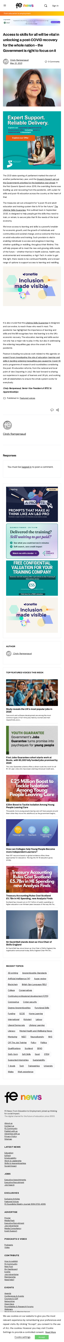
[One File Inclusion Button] (32, 304)
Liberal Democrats (16, 1025)
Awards (7, 1293)
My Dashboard (10, 1269)
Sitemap (8, 1139)
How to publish (11, 1261)
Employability (10, 1158)
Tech (21, 1065)
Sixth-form (13, 1054)
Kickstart (28, 1019)
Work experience (25, 1071)
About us (8, 1123)
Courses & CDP (11, 1298)
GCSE (22, 1013)
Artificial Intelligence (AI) (19, 978)
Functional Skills (42, 1007)
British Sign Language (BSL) (34, 984)
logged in (27, 466)
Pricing (7, 1218)
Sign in (55, 5)
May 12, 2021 (16, 63)
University (48, 1065)
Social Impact (10, 1166)
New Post (8, 1266)
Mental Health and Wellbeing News (35, 1031)
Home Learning (36, 1013)
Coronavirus (13, 1002)
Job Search (9, 1185)
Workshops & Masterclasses (17, 1311)
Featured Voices (11, 1201)
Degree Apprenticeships (19, 1007)
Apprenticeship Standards (34, 973)
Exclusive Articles (12, 1199)
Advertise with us (12, 1133)
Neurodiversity (37, 1036)
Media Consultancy (12, 1228)
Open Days (9, 1304)
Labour (39, 1019)
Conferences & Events (14, 1296)
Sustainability (39, 1060)
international (13, 1019)
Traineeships (34, 1065)
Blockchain (13, 984)
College (11, 990)
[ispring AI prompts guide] (32, 504)
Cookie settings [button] (22, 1337)
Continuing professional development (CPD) (28, 996)
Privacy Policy (10, 1136)
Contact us (9, 1126)
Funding (11, 1013)
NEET (23, 1036)
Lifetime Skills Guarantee (36, 322)
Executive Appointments (15, 1179)
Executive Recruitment (14, 1182)
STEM (46, 1054)
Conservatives (25, 990)
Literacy (11, 1031)
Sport (37, 1054)
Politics (43, 1042)
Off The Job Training (17, 1042)
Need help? (9, 1279)
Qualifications (14, 1048)
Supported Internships (18, 1060)
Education (8, 1153)
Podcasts (8, 1245)
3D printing (13, 973)
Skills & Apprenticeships (15, 1163)
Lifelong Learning (37, 1025)
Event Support (10, 1231)
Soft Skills (26, 1054)
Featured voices (27, 398)
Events (7, 1271)
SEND (39, 1048)
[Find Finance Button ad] (32, 541)
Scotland (29, 1048)
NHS (50, 1036)
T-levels (11, 1065)
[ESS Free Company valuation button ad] (32, 578)
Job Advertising (11, 1225)
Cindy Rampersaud (19, 60)
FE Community (10, 1128)
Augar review (40, 978)
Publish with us (11, 1131)
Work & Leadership (12, 1160)
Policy (33, 1042)
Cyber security (30, 1002)
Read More (50, 1332)
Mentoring (12, 1036)
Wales (11, 1071)
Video (7, 1247)
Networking (9, 1301)
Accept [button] (42, 1337)
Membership (10, 1277)
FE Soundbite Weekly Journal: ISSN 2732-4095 (25, 1204)
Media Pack (9, 1220)
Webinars (8, 1309)
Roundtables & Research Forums (18, 1306)
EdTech (7, 1155)
